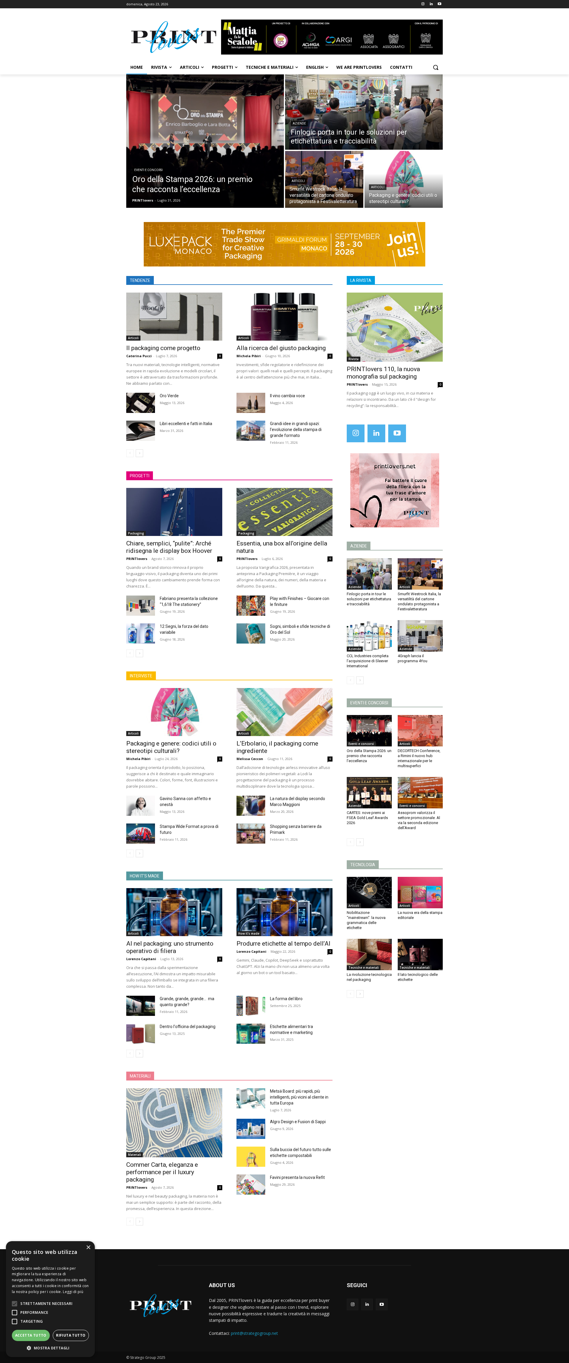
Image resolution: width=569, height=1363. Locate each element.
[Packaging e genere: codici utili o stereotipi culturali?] (404, 179)
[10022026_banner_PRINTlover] (395, 490)
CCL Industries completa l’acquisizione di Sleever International (368, 661)
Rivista (354, 359)
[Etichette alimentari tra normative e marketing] (250, 1034)
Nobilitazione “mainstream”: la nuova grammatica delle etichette (366, 920)
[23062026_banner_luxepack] (284, 244)
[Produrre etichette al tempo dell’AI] (284, 912)
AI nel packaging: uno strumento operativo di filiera (169, 947)
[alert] (50, 1299)
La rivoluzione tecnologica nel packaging (369, 977)
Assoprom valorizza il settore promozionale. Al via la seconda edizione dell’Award (419, 820)
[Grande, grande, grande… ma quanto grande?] (140, 1006)
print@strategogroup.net (254, 1333)
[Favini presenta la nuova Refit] (250, 1184)
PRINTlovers (136, 558)
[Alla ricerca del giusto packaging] (284, 317)
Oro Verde (169, 395)
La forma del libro (286, 998)
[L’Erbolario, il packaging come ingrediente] (284, 712)
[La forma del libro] (250, 1006)
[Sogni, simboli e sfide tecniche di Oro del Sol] (250, 633)
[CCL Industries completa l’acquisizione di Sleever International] (369, 636)
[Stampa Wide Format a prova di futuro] (140, 833)
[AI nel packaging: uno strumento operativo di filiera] (174, 912)
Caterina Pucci (139, 356)
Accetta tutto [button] (31, 1335)
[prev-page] (130, 453)
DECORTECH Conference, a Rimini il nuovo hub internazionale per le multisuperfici (419, 758)
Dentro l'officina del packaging (187, 1026)
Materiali (134, 1155)
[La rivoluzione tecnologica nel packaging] (369, 954)
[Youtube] (439, 4)
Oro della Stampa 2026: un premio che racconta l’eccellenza (369, 755)
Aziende (299, 123)
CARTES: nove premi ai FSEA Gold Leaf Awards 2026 (367, 817)
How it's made (248, 933)
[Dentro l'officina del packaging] (140, 1034)
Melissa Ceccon (249, 758)
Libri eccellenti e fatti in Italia (186, 423)
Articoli (298, 181)
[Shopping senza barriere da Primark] (250, 833)
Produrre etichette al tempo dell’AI (283, 943)
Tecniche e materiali (364, 967)
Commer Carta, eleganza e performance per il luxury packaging (162, 1172)
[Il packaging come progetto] (174, 317)
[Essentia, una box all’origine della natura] (284, 512)
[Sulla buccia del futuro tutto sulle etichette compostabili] (250, 1157)
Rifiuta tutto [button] (70, 1335)
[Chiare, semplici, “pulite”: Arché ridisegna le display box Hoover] (174, 512)
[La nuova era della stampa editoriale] (420, 892)
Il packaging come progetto (163, 348)
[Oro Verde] (140, 403)
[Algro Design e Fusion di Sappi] (250, 1129)
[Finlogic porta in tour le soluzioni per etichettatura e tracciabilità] (364, 112)
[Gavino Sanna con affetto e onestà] (140, 806)
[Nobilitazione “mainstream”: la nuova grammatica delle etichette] (369, 892)
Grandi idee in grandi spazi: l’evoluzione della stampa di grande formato (296, 429)
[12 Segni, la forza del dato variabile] (140, 633)
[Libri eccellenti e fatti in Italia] (140, 431)
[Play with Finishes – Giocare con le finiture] (250, 606)
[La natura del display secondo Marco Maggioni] (250, 806)
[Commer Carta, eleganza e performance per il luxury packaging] (174, 1122)
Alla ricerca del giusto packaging (281, 348)
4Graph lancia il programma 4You (412, 658)
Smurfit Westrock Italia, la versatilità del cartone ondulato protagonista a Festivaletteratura (419, 601)
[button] (436, 67)
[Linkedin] (431, 4)
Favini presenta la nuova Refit (297, 1177)
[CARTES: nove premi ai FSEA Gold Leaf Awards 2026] (369, 792)
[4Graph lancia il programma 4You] (420, 636)
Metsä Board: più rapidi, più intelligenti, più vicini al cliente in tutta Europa (299, 1097)
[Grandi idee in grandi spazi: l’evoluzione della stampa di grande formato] (250, 431)
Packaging (136, 533)
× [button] (88, 1247)
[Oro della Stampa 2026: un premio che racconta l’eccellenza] (205, 141)
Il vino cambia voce (287, 395)
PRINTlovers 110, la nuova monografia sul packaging (383, 373)
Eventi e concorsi (148, 170)
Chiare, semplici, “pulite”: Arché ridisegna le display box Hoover (169, 547)
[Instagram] (423, 4)
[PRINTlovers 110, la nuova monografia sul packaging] (395, 327)
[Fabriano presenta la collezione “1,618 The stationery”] (140, 606)
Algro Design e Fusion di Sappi (298, 1121)
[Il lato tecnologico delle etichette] (420, 954)
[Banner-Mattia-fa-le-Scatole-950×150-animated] (332, 37)
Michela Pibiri (248, 356)
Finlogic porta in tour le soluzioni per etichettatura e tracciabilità (369, 599)
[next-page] (139, 453)
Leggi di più (73, 1291)
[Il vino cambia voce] (250, 403)
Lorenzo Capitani (141, 959)
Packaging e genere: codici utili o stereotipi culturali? (171, 747)
